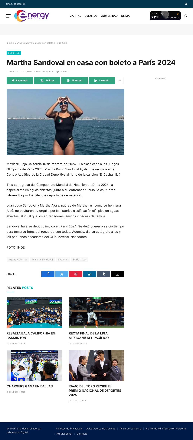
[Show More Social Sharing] (119, 80)
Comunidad (109, 15)
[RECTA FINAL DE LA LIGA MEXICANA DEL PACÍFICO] (96, 312)
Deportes (14, 53)
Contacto (82, 433)
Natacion (62, 259)
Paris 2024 (79, 259)
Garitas (75, 15)
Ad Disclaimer (64, 433)
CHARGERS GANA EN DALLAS (30, 386)
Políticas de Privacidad (69, 428)
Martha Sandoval (42, 259)
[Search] (185, 4)
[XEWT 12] (31, 16)
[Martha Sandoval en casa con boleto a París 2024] (65, 122)
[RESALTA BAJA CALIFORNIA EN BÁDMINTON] (34, 312)
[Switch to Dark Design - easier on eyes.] (185, 15)
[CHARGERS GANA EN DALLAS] (34, 365)
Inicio (9, 42)
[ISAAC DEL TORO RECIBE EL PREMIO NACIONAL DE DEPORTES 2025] (96, 365)
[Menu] (8, 16)
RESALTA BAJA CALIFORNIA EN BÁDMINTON (31, 335)
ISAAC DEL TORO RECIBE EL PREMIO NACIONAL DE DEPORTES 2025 (95, 390)
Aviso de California (130, 428)
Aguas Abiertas (17, 259)
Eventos (91, 15)
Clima (125, 15)
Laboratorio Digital (17, 432)
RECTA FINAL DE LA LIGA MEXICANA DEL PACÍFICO (89, 335)
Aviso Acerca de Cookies (100, 428)
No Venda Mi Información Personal (166, 428)
